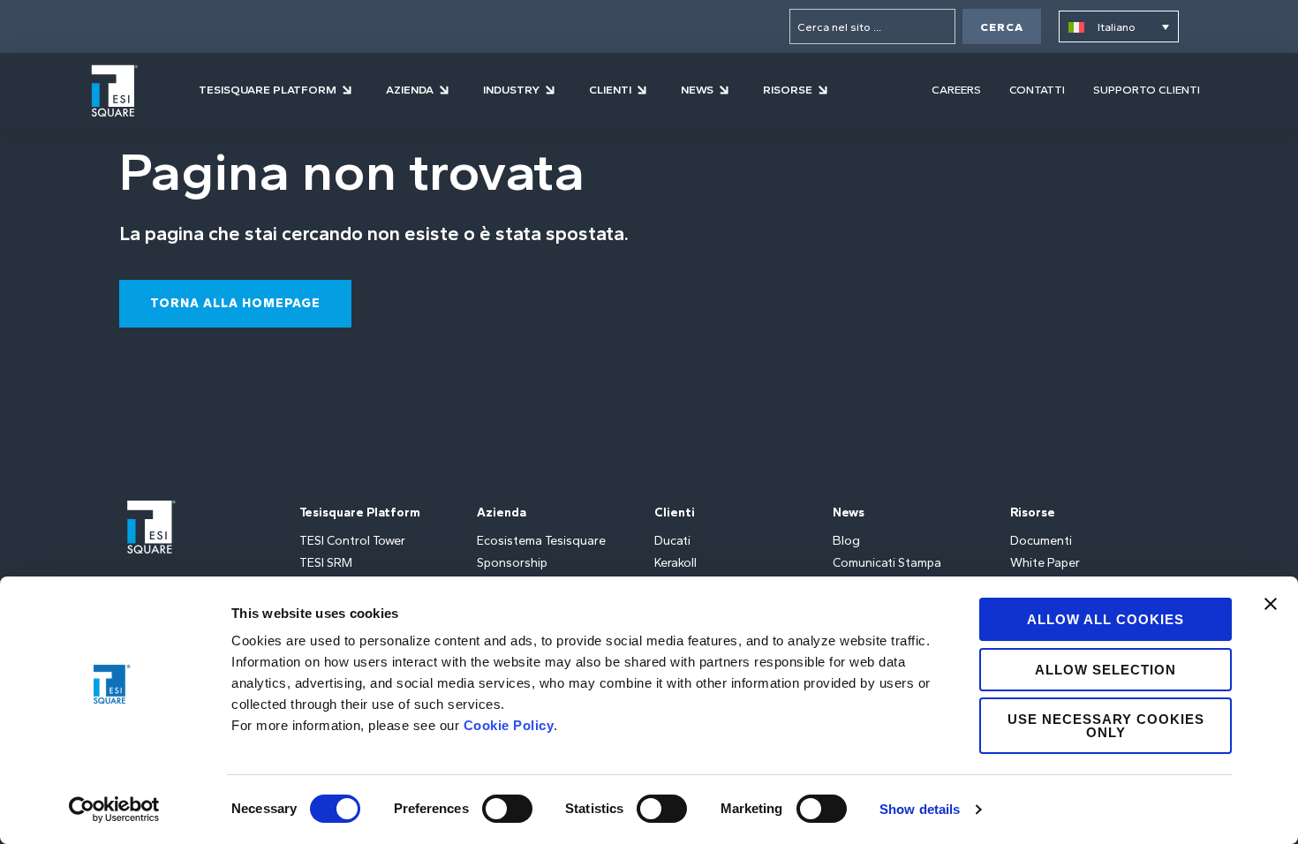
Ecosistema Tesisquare (541, 540)
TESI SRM (325, 562)
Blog (846, 540)
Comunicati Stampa (887, 562)
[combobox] (872, 26)
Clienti (674, 512)
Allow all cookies (1105, 619)
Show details (919, 809)
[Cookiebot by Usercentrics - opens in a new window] (114, 809)
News (848, 512)
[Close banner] (1270, 604)
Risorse (1032, 512)
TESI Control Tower (352, 540)
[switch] (507, 809)
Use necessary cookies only (1105, 726)
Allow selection (1105, 669)
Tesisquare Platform (359, 512)
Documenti (1041, 540)
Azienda (501, 512)
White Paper (1045, 562)
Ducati (672, 540)
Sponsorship (512, 562)
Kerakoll (675, 562)
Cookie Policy (509, 725)
